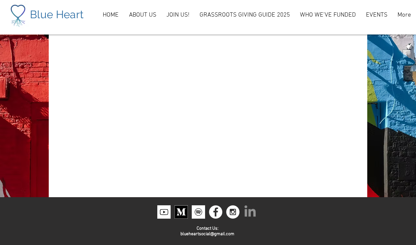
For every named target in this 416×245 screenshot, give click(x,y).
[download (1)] (164, 212)
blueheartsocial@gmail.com (207, 234)
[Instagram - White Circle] (233, 212)
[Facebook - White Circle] (215, 212)
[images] (198, 212)
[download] (181, 212)
